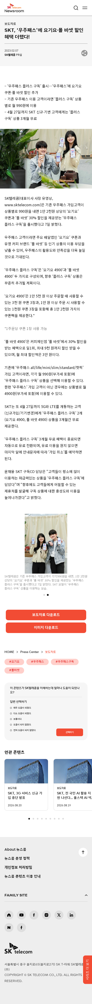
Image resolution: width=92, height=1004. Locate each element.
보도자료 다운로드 (46, 614)
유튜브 (21, 915)
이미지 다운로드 (46, 627)
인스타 (46, 915)
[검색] (76, 8)
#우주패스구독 (65, 661)
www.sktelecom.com (22, 204)
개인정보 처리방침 (18, 867)
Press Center (29, 652)
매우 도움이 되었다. (22, 708)
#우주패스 (37, 661)
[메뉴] (85, 8)
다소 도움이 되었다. (22, 713)
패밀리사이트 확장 (46, 895)
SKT (15, 7)
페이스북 (33, 915)
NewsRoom (14, 10)
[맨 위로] (83, 852)
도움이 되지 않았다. (22, 724)
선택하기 (70, 732)
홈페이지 (8, 915)
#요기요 (14, 661)
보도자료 (10, 24)
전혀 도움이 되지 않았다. (24, 730)
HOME (9, 652)
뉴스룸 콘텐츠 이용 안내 (22, 876)
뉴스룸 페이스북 (21, 927)
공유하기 (84, 53)
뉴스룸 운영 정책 (17, 858)
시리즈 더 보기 (87, 969)
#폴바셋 (14, 670)
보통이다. (17, 719)
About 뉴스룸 (15, 849)
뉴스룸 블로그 (8, 927)
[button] (44, 594)
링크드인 (71, 915)
